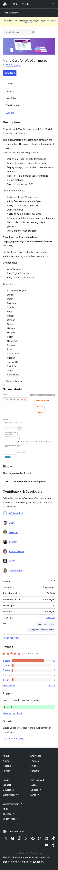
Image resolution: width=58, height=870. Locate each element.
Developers (8, 789)
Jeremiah (13, 532)
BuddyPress (10, 818)
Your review (9, 685)
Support (10, 112)
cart (40, 624)
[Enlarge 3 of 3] (51, 422)
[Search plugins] (32, 32)
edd (45, 624)
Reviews (10, 91)
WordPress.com (12, 804)
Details (9, 83)
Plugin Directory (10, 13)
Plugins (34, 765)
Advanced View (11, 637)
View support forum (13, 713)
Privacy (7, 770)
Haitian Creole (16, 831)
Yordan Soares (16, 551)
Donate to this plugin (13, 738)
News (6, 760)
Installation (11, 98)
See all (51, 685)
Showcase (35, 755)
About (6, 755)
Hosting (7, 765)
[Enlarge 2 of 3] (51, 397)
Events (34, 784)
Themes (34, 760)
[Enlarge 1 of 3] (24, 397)
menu (51, 624)
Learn (6, 780)
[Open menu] (53, 4)
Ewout (12, 522)
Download (10, 73)
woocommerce (47, 630)
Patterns (34, 770)
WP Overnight (13, 65)
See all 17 (50, 617)
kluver (12, 560)
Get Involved (37, 780)
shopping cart (33, 630)
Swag (34, 794)
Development (13, 105)
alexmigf (13, 541)
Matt (7, 809)
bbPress (8, 813)
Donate (35, 789)
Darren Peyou (16, 570)
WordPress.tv (11, 794)
